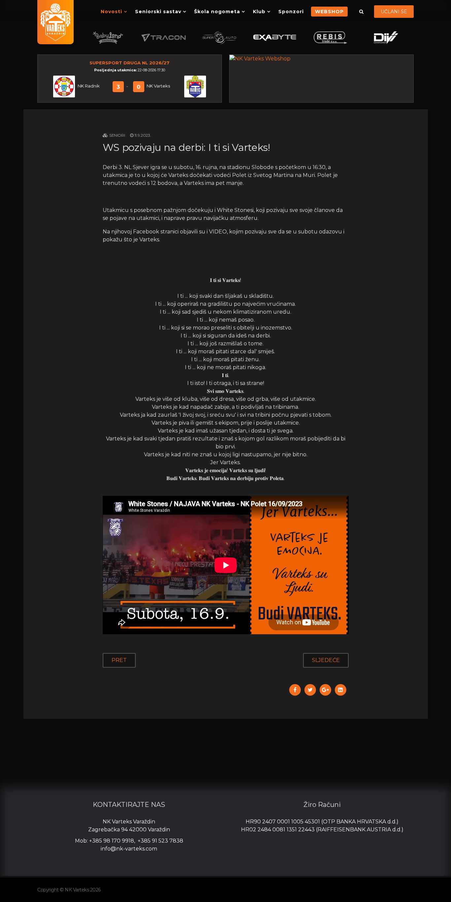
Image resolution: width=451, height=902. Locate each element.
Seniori (117, 135)
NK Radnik (89, 86)
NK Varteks (158, 86)
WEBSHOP (329, 12)
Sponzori (291, 12)
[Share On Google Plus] (325, 690)
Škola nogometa (217, 12)
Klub (259, 12)
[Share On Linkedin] (340, 690)
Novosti (111, 12)
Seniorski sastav (158, 12)
